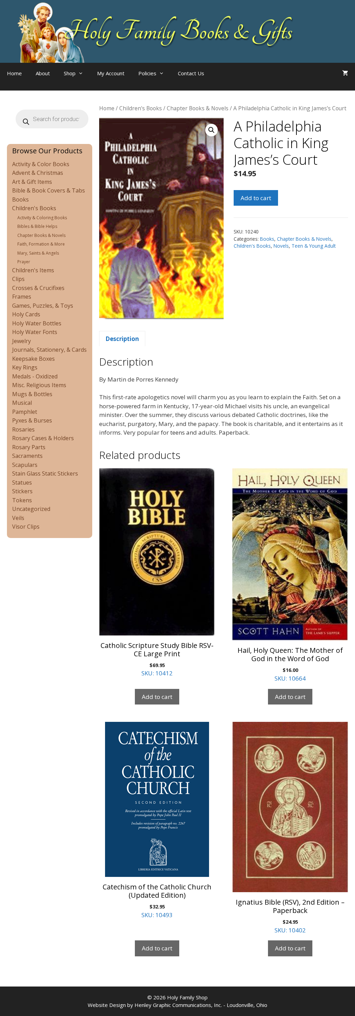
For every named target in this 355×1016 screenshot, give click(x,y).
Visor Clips (26, 526)
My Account (110, 73)
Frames (21, 296)
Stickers (22, 491)
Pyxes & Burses (32, 420)
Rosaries (23, 429)
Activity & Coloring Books (42, 218)
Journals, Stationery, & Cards (49, 349)
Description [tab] (122, 339)
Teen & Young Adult (314, 245)
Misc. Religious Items (39, 385)
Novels (281, 245)
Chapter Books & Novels (197, 108)
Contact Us (191, 73)
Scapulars (24, 465)
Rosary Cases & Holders (43, 438)
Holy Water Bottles (36, 323)
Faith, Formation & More (41, 244)
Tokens (22, 500)
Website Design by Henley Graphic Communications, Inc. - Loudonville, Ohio (177, 1004)
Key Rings (24, 367)
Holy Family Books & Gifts (177, 31)
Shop (70, 73)
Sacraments (27, 456)
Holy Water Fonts (34, 332)
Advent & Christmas (37, 173)
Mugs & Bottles (32, 394)
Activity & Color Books (40, 164)
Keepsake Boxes (33, 358)
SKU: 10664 (290, 664)
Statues (22, 482)
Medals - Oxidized (35, 376)
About (43, 73)
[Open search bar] (225, 80)
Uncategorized (31, 509)
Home (14, 73)
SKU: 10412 (157, 659)
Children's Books (140, 108)
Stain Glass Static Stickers (45, 473)
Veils (18, 518)
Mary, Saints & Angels (38, 253)
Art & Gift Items (32, 182)
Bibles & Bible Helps (37, 226)
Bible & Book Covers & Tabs (48, 190)
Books (267, 239)
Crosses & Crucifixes (38, 288)
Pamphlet (24, 412)
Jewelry (21, 341)
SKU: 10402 (290, 915)
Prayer (23, 262)
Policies (147, 73)
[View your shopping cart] (345, 73)
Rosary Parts (28, 447)
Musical (22, 403)
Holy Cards (26, 314)
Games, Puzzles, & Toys (42, 305)
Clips (18, 279)
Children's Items (33, 270)
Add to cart (256, 198)
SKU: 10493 (157, 900)
